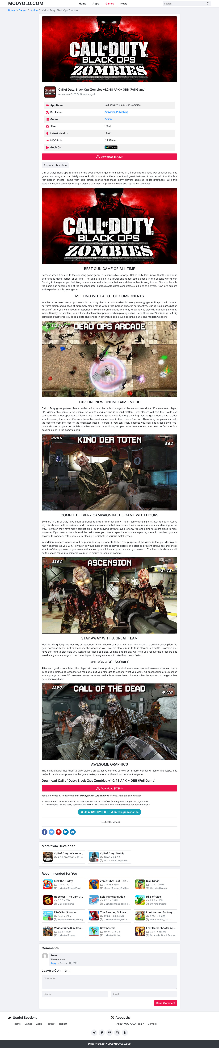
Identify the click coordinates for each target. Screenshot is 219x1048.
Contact (152, 1023)
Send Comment (165, 1003)
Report (63, 1023)
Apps (96, 3)
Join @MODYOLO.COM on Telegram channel (111, 812)
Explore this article (55, 165)
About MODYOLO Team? (130, 1023)
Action (108, 118)
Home (82, 3)
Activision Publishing (116, 111)
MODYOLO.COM (25, 3)
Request (50, 1023)
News (123, 3)
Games (109, 3)
